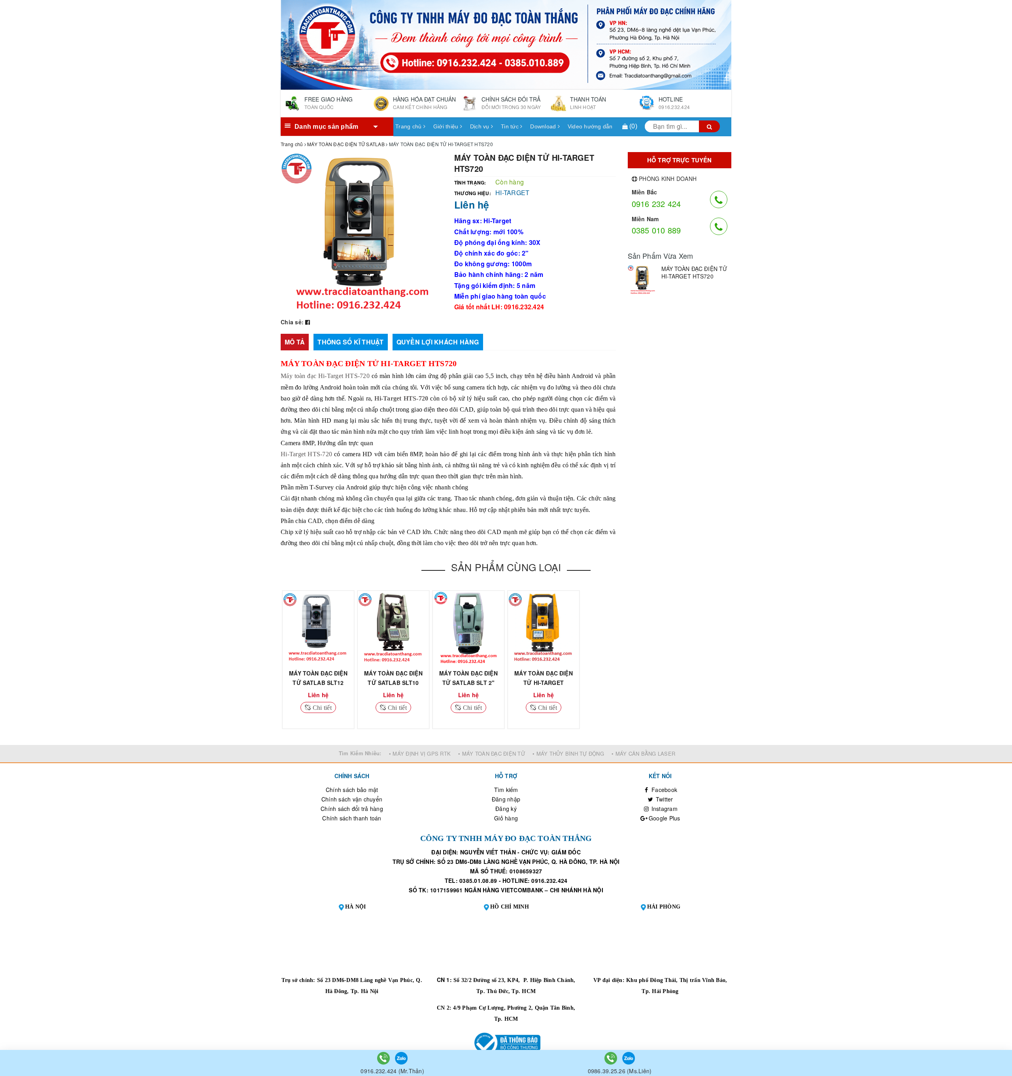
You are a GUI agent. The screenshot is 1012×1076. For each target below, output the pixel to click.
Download (543, 126)
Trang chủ (409, 126)
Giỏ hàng (506, 818)
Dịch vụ (480, 126)
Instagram (663, 809)
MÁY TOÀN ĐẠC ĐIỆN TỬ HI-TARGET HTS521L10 (543, 682)
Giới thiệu (446, 126)
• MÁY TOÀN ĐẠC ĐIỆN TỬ (491, 753)
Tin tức (510, 126)
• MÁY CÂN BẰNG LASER (643, 753)
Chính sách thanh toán (351, 818)
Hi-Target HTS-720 (306, 454)
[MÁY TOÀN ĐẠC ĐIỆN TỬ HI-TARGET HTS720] (642, 280)
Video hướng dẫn (590, 126)
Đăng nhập (506, 799)
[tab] (295, 342)
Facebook (663, 790)
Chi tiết (321, 707)
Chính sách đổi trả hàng (352, 809)
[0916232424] (384, 1057)
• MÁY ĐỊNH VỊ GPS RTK (420, 753)
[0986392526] (611, 1057)
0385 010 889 (656, 230)
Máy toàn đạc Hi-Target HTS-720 (325, 375)
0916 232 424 (656, 203)
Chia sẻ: (292, 322)
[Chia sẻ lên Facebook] (307, 322)
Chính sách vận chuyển (351, 799)
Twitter (663, 799)
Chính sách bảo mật (352, 790)
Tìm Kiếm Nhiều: (360, 753)
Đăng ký (506, 809)
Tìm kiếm (506, 790)
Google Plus (663, 818)
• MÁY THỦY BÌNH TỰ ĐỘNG (568, 753)
